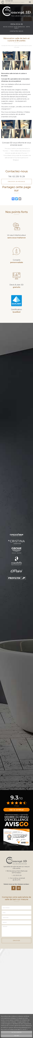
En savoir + (24, 1029)
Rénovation (11, 45)
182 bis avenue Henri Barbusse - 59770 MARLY (16, 27)
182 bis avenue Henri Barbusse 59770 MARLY (17, 872)
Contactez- (16, 31)
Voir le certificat (16, 810)
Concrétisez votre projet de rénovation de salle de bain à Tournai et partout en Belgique (17, 158)
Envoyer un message (16, 181)
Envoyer (16, 940)
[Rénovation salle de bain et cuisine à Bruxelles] (16, 129)
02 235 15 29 (18, 176)
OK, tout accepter (16, 1032)
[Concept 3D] (2, 2)
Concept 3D (14, 2)
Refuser (16, 1035)
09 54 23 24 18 (16, 24)
